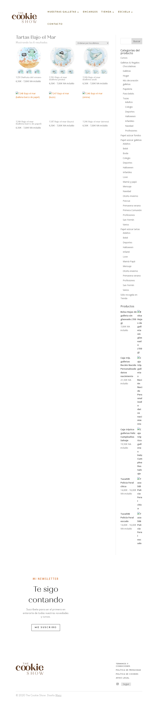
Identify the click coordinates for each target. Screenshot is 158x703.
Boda (125, 153)
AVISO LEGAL (122, 678)
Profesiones (131, 130)
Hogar (126, 75)
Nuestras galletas (62, 12)
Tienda (106, 12)
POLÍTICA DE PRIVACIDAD (128, 670)
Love (125, 177)
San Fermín (128, 219)
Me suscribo (46, 627)
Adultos (129, 102)
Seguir (126, 684)
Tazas (126, 98)
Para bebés (128, 93)
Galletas (127, 70)
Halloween (130, 116)
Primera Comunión (132, 210)
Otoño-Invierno (130, 196)
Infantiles (129, 121)
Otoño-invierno (130, 271)
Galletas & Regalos (130, 62)
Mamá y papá (130, 181)
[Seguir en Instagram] (117, 684)
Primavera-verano (132, 205)
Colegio (129, 106)
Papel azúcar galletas (131, 140)
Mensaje (127, 186)
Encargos (90, 12)
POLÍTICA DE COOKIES (127, 674)
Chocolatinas (129, 66)
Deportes (130, 111)
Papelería (127, 88)
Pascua (126, 200)
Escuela (124, 12)
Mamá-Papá (129, 261)
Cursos (124, 57)
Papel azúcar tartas (130, 229)
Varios (126, 224)
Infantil (126, 251)
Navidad (129, 125)
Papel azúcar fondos (131, 135)
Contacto (55, 24)
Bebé (125, 148)
